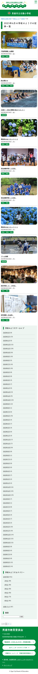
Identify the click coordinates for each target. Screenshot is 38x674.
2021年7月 (6, 507)
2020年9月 (6, 546)
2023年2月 (6, 431)
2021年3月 (6, 523)
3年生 (7, 85)
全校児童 (4, 115)
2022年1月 (6, 483)
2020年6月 (6, 558)
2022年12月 (7, 439)
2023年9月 (6, 404)
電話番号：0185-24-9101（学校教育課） (18, 642)
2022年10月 (7, 447)
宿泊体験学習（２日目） (9, 168)
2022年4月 (6, 471)
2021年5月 (6, 515)
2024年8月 (6, 360)
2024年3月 (6, 380)
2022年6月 (6, 463)
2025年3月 (6, 332)
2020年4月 (6, 566)
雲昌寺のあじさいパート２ (9, 139)
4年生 (11, 85)
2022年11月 (7, 443)
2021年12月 (7, 487)
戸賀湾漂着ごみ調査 (7, 51)
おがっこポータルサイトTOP (18, 647)
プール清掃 (4, 256)
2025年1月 (6, 340)
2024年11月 (7, 348)
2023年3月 (6, 427)
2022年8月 (6, 455)
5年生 (3, 56)
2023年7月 (6, 412)
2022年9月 (6, 451)
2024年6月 (6, 368)
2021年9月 (6, 499)
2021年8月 (6, 503)
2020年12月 (7, 534)
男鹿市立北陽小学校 (21, 13)
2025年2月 (6, 336)
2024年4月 (6, 376)
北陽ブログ (6, 606)
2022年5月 (6, 467)
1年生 (3, 85)
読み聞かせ (4, 80)
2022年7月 (6, 459)
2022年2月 (6, 479)
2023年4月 (6, 424)
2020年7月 (6, 554)
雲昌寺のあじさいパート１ (9, 227)
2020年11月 (7, 538)
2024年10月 (7, 352)
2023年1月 (6, 435)
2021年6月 (6, 511)
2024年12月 (7, 344)
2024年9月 (6, 356)
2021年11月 (7, 491)
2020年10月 (7, 542)
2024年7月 (6, 364)
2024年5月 (6, 372)
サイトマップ (8, 665)
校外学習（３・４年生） (9, 286)
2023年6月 (6, 416)
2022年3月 (6, 475)
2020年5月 (6, 562)
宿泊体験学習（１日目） (9, 198)
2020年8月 (6, 550)
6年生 (7, 56)
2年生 (6, 585)
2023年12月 (7, 392)
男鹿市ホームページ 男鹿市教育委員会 (18, 653)
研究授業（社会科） (7, 315)
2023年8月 (6, 408)
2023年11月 (7, 396)
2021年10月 (7, 495)
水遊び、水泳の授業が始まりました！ (13, 110)
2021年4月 (6, 519)
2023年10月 (7, 400)
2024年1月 (6, 388)
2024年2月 (6, 384)
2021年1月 (6, 530)
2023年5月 (6, 420)
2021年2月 (6, 526)
